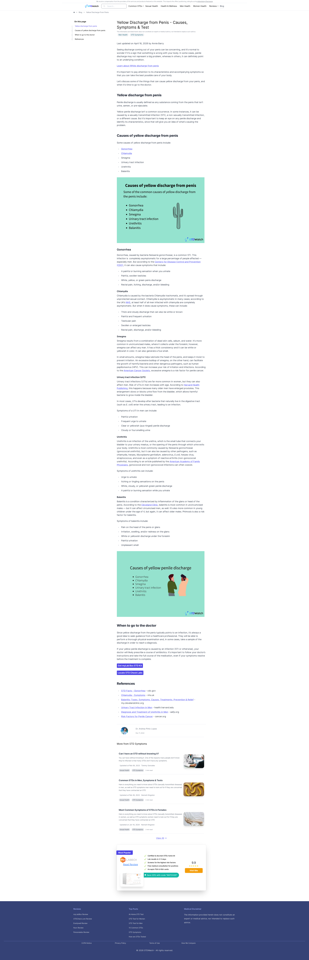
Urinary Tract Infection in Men (136, 707)
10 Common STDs (136, 928)
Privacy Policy (120, 943)
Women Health (199, 6)
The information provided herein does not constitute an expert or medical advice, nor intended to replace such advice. (209, 918)
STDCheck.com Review (82, 919)
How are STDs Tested (137, 937)
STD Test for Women (137, 919)
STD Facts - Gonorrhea (133, 690)
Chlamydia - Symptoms (133, 695)
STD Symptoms (135, 932)
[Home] (74, 12)
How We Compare (188, 943)
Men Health (185, 6)
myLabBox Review (80, 914)
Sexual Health (151, 6)
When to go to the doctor (85, 35)
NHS (128, 302)
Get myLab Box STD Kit (130, 665)
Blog (222, 6)
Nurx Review (78, 928)
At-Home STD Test (136, 914)
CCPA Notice (86, 943)
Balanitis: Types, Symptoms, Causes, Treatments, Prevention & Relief (157, 699)
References (79, 39)
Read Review (130, 864)
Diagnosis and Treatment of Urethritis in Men (144, 712)
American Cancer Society (137, 370)
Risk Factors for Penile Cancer (137, 716)
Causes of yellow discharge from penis (90, 30)
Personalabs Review (81, 932)
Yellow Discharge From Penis (97, 12)
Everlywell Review (80, 923)
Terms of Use (154, 943)
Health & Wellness (169, 6)
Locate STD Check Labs (130, 672)
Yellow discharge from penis (86, 26)
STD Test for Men (136, 923)
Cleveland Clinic (149, 505)
